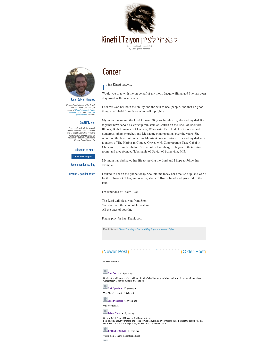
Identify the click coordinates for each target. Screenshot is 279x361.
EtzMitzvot (91, 112)
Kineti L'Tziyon (87, 122)
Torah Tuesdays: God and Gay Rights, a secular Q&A (146, 229)
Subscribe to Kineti (85, 150)
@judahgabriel (81, 115)
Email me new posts (83, 156)
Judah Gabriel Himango (83, 99)
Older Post (194, 251)
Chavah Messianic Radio (85, 110)
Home (155, 249)
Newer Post (115, 251)
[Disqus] (154, 302)
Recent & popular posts (82, 174)
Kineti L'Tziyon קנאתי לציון (139, 40)
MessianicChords (75, 112)
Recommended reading (83, 164)
